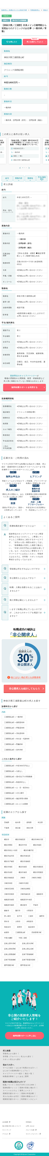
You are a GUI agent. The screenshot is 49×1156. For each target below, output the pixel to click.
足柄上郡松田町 (10, 949)
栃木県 (17, 822)
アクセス (5, 1134)
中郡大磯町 (8, 938)
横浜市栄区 (8, 872)
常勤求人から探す (10, 1053)
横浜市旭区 (8, 867)
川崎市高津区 (9, 889)
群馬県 (29, 822)
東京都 (17, 828)
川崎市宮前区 (9, 894)
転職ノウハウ (8, 1085)
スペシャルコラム (10, 1090)
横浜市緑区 (23, 867)
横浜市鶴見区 (20, 839)
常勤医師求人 (35, 10)
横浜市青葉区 (38, 872)
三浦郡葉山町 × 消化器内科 (14, 733)
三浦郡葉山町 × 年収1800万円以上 (17, 766)
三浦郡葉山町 (20, 932)
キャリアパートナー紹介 (12, 1073)
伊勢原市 (30, 921)
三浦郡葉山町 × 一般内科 (13, 717)
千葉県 (6, 828)
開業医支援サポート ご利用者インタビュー (20, 1099)
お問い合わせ (30, 1126)
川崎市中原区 (24, 883)
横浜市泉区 (23, 872)
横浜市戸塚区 (9, 861)
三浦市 (30, 916)
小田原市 (30, 910)
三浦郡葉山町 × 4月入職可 (14, 793)
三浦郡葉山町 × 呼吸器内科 (14, 728)
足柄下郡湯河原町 (28, 960)
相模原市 (40, 894)
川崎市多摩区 (25, 889)
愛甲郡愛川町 (9, 965)
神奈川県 (30, 828)
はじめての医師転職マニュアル (15, 1070)
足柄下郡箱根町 (28, 954)
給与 (7, 178)
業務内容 (18, 178)
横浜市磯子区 (29, 850)
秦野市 (41, 916)
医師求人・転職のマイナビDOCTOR (14, 10)
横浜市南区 (37, 845)
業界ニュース (25, 1090)
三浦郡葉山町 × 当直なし (13, 771)
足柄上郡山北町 (28, 949)
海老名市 (7, 927)
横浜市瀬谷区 (38, 867)
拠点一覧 (28, 1073)
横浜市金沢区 (9, 856)
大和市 (17, 921)
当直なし (6, 20)
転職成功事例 (8, 1076)
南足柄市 (31, 927)
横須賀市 (23, 905)
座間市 (19, 927)
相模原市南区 (9, 905)
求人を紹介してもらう (35, 42)
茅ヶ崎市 (7, 916)
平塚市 (35, 905)
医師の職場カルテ (28, 1096)
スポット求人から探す (12, 1059)
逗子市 (19, 916)
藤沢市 (17, 910)
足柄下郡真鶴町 (10, 960)
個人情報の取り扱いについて (11, 1126)
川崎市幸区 (8, 883)
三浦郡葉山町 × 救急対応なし (15, 782)
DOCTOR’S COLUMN (25, 1085)
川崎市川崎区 (37, 878)
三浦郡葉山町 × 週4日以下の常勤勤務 (18, 777)
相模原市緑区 (9, 900)
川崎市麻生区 (25, 894)
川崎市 (22, 878)
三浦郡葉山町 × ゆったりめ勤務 (16, 804)
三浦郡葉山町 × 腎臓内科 (13, 744)
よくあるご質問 (22, 1076)
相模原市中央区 (26, 900)
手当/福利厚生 (42, 178)
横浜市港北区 (25, 856)
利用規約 (29, 1122)
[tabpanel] (24, 151)
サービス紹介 (8, 1068)
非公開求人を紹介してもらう (24, 688)
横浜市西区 (8, 845)
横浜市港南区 (25, 861)
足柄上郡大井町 (28, 943)
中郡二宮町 (23, 938)
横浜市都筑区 (9, 878)
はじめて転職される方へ (26, 1068)
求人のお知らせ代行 (11, 1096)
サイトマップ (6, 1130)
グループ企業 (30, 1130)
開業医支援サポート (11, 1093)
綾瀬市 (6, 932)
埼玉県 (40, 822)
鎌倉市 (6, 910)
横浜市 (6, 839)
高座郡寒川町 (37, 932)
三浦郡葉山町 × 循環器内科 (14, 722)
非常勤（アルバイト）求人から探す (17, 1056)
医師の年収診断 (27, 1093)
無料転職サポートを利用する (24, 387)
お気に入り (13, 42)
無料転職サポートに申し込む (24, 1036)
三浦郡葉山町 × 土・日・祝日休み (16, 788)
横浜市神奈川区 (37, 839)
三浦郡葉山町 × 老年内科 (13, 750)
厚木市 (6, 921)
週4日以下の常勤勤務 (19, 20)
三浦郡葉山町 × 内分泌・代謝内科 (16, 739)
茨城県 (6, 822)
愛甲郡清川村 (25, 965)
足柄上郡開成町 (10, 954)
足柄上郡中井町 (10, 943)
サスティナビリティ (32, 1134)
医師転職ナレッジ (10, 1087)
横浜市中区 (23, 845)
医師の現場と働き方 (28, 1087)
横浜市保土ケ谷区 (10, 850)
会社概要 (5, 1122)
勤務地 (30, 178)
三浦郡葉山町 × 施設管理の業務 (16, 798)
